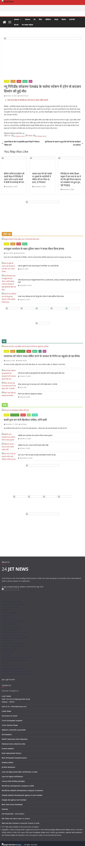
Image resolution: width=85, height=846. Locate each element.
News (13, 81)
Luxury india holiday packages (13, 781)
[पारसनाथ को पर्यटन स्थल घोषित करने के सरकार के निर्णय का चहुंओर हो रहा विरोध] (42, 346)
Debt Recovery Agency (10, 613)
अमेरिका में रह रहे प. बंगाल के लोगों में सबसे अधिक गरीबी (33, 445)
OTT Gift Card (7, 827)
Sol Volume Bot (7, 814)
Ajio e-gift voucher (8, 679)
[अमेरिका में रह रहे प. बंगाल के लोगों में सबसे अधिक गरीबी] (9, 447)
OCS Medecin (7, 734)
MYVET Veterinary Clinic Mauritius (15, 739)
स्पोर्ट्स (56, 19)
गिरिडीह (18, 81)
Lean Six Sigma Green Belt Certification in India (19, 772)
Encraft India (6, 654)
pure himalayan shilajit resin (39, 832)
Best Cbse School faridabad (12, 804)
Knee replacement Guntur (11, 753)
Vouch (15, 716)
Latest (7, 81)
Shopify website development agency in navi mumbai (22, 795)
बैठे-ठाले (16, 25)
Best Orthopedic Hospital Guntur (14, 758)
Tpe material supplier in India (12, 668)
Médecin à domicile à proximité (14, 730)
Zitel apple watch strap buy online (14, 660)
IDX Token (5, 818)
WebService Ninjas (8, 618)
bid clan (4, 610)
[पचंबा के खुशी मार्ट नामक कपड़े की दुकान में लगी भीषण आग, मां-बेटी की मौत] (9, 267)
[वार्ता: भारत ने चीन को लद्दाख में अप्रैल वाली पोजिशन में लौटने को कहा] (9, 456)
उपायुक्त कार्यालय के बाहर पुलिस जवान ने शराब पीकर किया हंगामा (34, 248)
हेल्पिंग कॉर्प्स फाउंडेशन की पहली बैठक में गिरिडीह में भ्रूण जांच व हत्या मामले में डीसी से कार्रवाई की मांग (14, 178)
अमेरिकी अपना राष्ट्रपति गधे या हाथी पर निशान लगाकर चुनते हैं (35, 435)
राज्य (30, 81)
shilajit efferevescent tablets (60, 830)
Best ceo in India (8, 652)
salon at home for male (10, 607)
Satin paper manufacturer (11, 635)
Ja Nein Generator (8, 767)
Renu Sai (5, 823)
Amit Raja (23, 424)
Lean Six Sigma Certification (12, 776)
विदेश (40, 19)
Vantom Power (12, 725)
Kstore (36, 827)
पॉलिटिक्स (48, 19)
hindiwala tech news (9, 649)
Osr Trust (5, 663)
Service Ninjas (7, 615)
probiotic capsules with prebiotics (70, 832)
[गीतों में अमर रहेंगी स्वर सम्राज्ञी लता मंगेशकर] (9, 395)
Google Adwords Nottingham (12, 621)
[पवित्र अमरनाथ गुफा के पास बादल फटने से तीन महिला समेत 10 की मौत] (9, 386)
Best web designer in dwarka (12, 602)
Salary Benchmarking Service (12, 643)
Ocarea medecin (8, 748)
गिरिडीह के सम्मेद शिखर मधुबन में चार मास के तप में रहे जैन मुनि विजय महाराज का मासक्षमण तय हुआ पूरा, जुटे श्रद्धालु (71, 179)
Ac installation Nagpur (9, 624)
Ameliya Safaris (7, 762)
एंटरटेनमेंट (72, 19)
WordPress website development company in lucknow (22, 790)
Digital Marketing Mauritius (11, 627)
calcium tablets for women (14, 835)
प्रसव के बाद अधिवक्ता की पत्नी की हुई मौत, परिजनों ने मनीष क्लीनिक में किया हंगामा (41, 296)
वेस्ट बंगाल (35, 415)
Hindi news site (7, 666)
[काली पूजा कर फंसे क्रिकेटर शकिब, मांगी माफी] (42, 410)
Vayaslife (5, 830)
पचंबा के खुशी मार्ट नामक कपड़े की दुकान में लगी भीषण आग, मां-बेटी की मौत (38, 266)
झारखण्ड (16, 19)
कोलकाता (27, 19)
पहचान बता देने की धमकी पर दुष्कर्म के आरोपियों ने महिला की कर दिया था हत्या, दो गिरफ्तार (42, 178)
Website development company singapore (17, 674)
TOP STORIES (20, 351)
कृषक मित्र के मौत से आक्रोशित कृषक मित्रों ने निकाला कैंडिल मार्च (22, 143)
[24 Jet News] (4, 22)
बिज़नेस (64, 19)
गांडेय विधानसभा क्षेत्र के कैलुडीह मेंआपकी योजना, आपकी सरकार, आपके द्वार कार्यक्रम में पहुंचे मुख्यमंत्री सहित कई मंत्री (49, 281)
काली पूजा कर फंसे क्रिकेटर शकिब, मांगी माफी (25, 420)
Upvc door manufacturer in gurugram (15, 671)
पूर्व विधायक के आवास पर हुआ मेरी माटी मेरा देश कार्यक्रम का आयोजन (63, 143)
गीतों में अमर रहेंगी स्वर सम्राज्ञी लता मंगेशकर (30, 394)
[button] (20, 19)
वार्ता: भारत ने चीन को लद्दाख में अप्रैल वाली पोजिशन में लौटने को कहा (37, 455)
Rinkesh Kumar (24, 96)
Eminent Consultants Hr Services (13, 646)
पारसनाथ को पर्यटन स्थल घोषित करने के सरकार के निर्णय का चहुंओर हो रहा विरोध (42, 356)
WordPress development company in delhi (18, 786)
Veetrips (5, 809)
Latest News (6, 711)
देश (34, 19)
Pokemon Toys (7, 641)
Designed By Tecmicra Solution (13, 604)
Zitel (3, 677)
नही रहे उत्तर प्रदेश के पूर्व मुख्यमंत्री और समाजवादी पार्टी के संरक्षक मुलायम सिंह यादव (41, 373)
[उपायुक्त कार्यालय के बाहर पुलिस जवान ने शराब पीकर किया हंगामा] (42, 239)
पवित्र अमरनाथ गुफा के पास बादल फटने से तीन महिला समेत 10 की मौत (37, 384)
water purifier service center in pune (14, 632)
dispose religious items (10, 629)
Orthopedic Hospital (14, 721)
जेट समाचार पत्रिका (27, 25)
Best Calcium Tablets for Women (14, 638)
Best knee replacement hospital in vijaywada (18, 657)
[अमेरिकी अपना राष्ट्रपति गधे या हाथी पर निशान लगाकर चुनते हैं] (9, 437)
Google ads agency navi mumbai (14, 800)
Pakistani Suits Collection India (13, 744)
